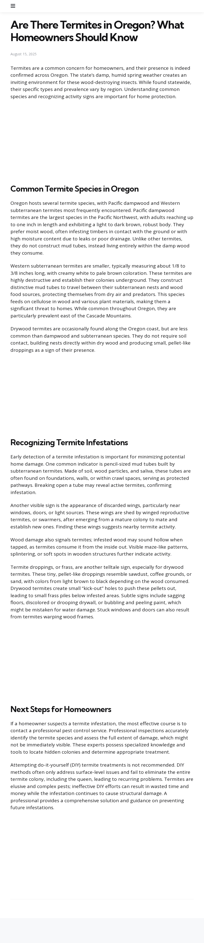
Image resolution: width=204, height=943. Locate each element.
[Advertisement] (102, 141)
